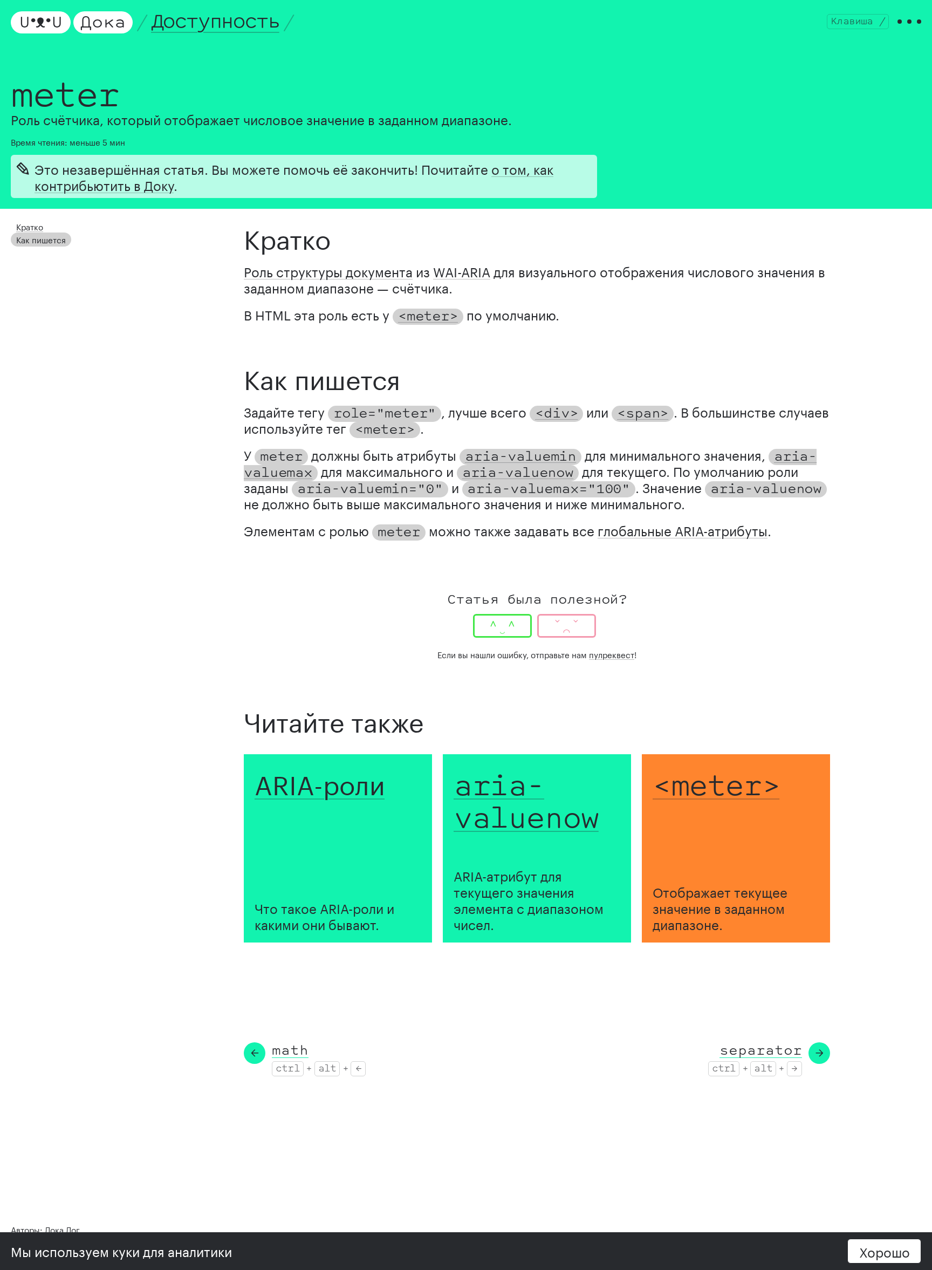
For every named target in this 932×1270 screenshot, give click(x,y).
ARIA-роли (320, 781)
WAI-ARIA (461, 271)
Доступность (215, 22)
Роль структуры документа (328, 271)
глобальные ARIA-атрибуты (682, 530)
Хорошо (884, 1251)
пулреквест (611, 653)
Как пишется (41, 239)
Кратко (29, 226)
